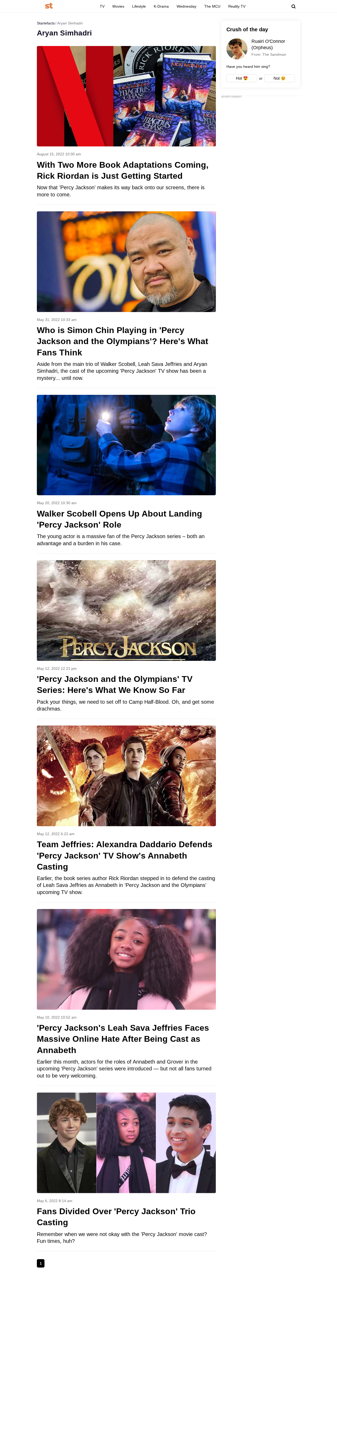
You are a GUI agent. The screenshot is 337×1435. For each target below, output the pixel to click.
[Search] (293, 6)
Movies (118, 6)
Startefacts (46, 23)
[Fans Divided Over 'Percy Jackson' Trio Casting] (126, 1171)
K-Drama (161, 6)
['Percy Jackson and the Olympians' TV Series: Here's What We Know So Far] (126, 639)
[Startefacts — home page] (49, 6)
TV (102, 6)
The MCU (212, 6)
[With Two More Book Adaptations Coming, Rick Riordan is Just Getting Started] (126, 125)
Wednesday (186, 6)
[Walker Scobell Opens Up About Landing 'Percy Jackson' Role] (126, 474)
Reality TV (236, 6)
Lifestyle (139, 6)
